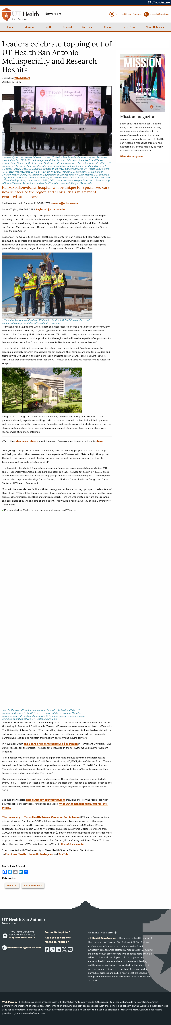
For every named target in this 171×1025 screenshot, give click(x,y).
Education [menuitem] (29, 27)
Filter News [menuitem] (129, 27)
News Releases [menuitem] (155, 27)
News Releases (33, 885)
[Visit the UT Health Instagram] (52, 950)
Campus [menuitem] (108, 27)
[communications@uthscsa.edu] (2, 947)
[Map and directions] (5, 935)
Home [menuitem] (10, 27)
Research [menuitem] (67, 27)
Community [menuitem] (88, 27)
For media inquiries (56, 932)
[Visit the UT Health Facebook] (47, 950)
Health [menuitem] (48, 27)
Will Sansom (22, 78)
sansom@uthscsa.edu (64, 203)
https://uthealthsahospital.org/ (45, 800)
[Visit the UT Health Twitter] (64, 950)
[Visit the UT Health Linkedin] (58, 950)
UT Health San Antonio (102, 938)
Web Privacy (9, 1002)
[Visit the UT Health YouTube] (70, 950)
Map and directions (21, 937)
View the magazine (131, 156)
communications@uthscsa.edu (22, 947)
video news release (26, 441)
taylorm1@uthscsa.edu (50, 209)
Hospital (12, 885)
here (100, 441)
